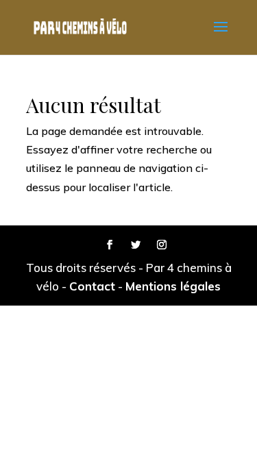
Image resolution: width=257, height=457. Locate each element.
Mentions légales (173, 286)
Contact (92, 286)
